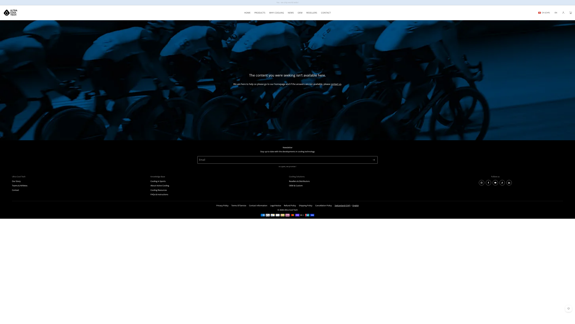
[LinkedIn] (509, 182)
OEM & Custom (296, 185)
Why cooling (276, 12)
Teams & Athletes (19, 185)
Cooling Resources (158, 190)
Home (247, 12)
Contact (326, 12)
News (291, 12)
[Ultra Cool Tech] (10, 13)
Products (259, 12)
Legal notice (275, 205)
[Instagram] (481, 182)
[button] (569, 12)
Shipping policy (305, 205)
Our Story (16, 181)
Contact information (258, 205)
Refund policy (290, 205)
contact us (336, 84)
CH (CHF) (546, 12)
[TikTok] (502, 182)
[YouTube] (495, 182)
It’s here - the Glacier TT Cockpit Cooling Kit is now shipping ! (287, 2)
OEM (300, 12)
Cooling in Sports (158, 181)
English (355, 205)
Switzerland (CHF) (342, 205)
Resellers (311, 12)
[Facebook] (488, 182)
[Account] (563, 12)
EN (556, 13)
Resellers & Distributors (299, 181)
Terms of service (238, 205)
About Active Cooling (159, 185)
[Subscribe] (373, 160)
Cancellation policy (323, 205)
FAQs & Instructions (159, 194)
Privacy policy (222, 205)
